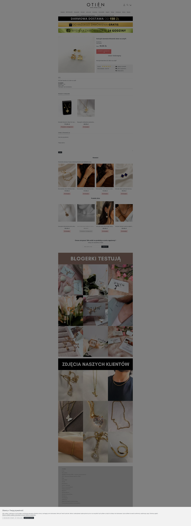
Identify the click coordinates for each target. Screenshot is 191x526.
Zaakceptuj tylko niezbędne (8, 517)
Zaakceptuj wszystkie (29, 517)
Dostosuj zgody (19, 517)
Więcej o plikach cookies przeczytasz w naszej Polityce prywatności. (19, 515)
